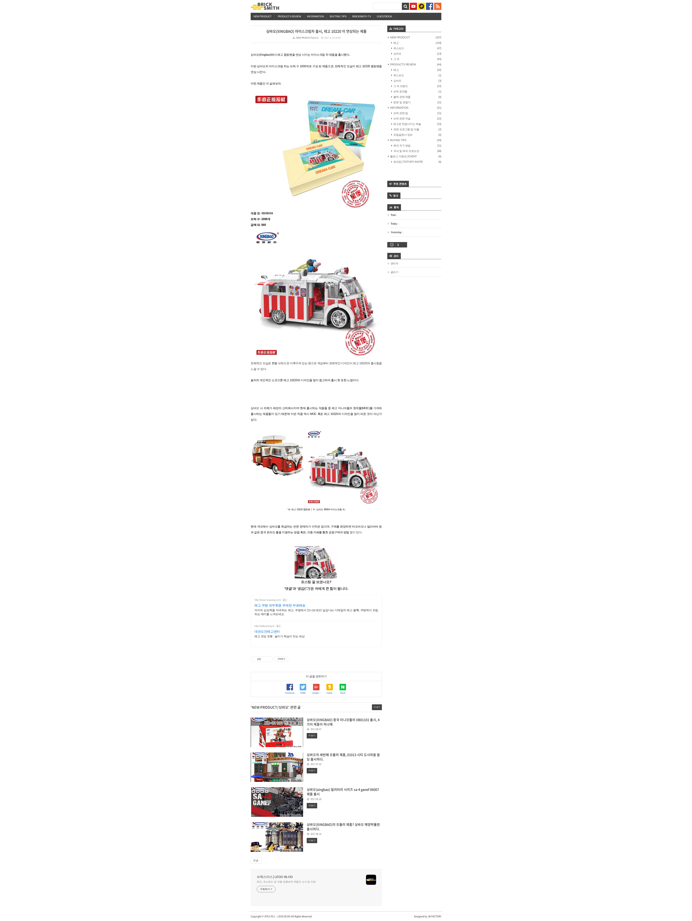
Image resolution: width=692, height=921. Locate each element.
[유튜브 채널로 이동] (413, 6)
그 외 (396, 59)
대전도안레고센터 (267, 631)
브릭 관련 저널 (402, 118)
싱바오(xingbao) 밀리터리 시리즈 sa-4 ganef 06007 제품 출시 (343, 791)
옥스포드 (398, 48)
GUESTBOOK (384, 16)
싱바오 (397, 53)
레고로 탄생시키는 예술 (407, 123)
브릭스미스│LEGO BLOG (275, 877)
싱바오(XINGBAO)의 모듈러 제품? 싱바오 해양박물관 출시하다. (343, 826)
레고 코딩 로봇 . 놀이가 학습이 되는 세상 (279, 636)
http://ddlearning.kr (264, 626)
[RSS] (437, 6)
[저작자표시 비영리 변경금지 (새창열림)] (293, 659)
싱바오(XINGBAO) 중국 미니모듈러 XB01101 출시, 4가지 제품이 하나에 (343, 722)
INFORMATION (315, 16)
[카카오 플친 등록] (421, 6)
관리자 (394, 263)
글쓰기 (394, 272)
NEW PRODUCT (263, 16)
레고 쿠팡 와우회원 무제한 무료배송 (279, 605)
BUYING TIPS (398, 140)
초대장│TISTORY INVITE (408, 161)
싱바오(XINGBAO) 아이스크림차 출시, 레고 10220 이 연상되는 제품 (316, 31)
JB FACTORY (434, 916)
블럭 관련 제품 (402, 96)
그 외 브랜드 (400, 86)
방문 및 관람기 (402, 102)
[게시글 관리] (269, 659)
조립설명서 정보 (402, 134)
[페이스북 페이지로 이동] (429, 6)
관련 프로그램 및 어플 (406, 129)
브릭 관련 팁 (400, 113)
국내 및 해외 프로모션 (406, 150)
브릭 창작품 (400, 91)
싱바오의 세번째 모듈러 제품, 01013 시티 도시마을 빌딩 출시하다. (343, 757)
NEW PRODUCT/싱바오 (307, 38)
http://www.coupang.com (267, 599)
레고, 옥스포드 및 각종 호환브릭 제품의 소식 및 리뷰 (286, 881)
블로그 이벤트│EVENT (403, 156)
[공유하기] (264, 659)
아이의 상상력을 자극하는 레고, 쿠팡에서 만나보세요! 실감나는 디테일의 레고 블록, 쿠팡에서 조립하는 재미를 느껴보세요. (316, 612)
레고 (396, 42)
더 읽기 (312, 735)
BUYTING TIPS (338, 16)
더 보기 (377, 707)
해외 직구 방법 (402, 145)
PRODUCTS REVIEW (289, 16)
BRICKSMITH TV (361, 16)
